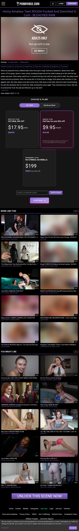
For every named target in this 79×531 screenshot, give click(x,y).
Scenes (18, 509)
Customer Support (46, 519)
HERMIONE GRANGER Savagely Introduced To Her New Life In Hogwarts (24, 405)
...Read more (4, 90)
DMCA (34, 514)
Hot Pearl (44, 487)
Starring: (4, 62)
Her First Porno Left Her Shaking (50, 378)
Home (11, 509)
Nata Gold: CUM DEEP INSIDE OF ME (12, 431)
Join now (58, 509)
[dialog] (39, 525)
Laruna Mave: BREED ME (9, 458)
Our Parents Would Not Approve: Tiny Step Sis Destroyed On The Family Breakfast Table (30, 344)
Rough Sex (55, 66)
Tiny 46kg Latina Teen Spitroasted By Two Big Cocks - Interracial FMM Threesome (28, 264)
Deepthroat (28, 66)
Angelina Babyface (47, 380)
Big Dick (4, 66)
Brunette (20, 66)
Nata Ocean (15, 433)
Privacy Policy (25, 514)
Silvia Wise (45, 319)
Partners (67, 509)
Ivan (4, 460)
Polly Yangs (54, 406)
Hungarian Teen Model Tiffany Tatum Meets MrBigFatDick (59, 344)
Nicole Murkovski (16, 406)
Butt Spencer (6, 239)
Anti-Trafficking (44, 514)
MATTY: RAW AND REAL (9, 485)
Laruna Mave (6, 346)
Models (25, 509)
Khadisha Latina (7, 266)
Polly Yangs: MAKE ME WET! (49, 405)
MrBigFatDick (17, 266)
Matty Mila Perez (16, 487)
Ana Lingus (45, 293)
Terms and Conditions (9, 514)
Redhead (46, 66)
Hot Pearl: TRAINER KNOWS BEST (51, 485)
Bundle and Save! (49, 105)
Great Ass (38, 66)
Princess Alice (16, 380)
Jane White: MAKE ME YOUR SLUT (12, 291)
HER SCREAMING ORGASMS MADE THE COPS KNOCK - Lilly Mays (22, 237)
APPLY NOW (56, 193)
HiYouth (44, 239)
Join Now (72, 4)
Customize (5, 528)
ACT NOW (29, 105)
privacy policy (66, 524)
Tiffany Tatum (55, 346)
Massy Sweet (15, 319)
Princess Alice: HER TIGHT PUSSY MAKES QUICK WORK (19, 378)
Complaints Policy (70, 514)
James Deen (53, 293)
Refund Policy (57, 514)
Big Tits (11, 66)
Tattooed (64, 66)
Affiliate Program (32, 519)
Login (61, 4)
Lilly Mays (14, 239)
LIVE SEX (43, 509)
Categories (34, 509)
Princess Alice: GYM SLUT (48, 458)
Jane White (6, 293)
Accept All (73, 528)
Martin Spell (54, 266)
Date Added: (5, 93)
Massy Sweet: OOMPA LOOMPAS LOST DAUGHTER (18, 318)
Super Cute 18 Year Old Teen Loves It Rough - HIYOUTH (58, 237)
